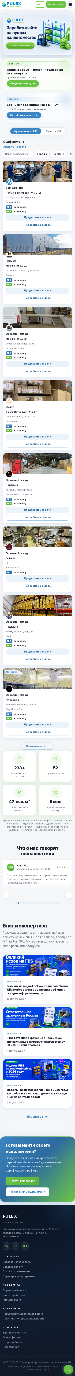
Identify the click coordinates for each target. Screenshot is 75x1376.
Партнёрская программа (19, 1276)
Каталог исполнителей (17, 1261)
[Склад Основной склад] (37, 342)
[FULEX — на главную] (11, 4)
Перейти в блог (37, 1116)
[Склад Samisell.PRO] (37, 196)
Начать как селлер (22, 1181)
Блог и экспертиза (14, 1332)
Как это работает (14, 1295)
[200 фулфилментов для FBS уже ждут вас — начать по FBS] (37, 34)
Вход (40, 4)
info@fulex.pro (12, 1299)
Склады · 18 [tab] (53, 131)
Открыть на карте (14, 146)
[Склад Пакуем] (37, 269)
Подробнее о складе (37, 224)
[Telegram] (6, 1246)
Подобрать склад (21, 115)
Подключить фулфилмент (27, 1191)
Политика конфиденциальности (23, 1318)
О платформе (11, 1337)
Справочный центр (15, 1290)
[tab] (16, 903)
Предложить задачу (37, 217)
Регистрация (11, 1346)
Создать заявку (20, 83)
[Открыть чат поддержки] (68, 1369)
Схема (58, 154)
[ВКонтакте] (15, 1246)
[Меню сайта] (70, 4)
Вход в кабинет (12, 1342)
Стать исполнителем (16, 1271)
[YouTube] (25, 1246)
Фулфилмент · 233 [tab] (26, 131)
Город (42, 154)
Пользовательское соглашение (23, 1313)
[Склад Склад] (37, 415)
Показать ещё (35, 746)
